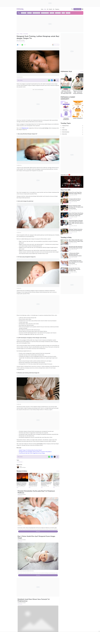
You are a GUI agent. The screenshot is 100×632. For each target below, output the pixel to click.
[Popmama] (20, 9)
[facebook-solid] (52, 80)
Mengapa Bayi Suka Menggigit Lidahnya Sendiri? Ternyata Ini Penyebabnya (35, 451)
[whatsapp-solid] (49, 80)
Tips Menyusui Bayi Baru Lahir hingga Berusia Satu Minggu (32, 453)
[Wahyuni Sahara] (18, 467)
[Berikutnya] (59, 531)
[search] (72, 9)
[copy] (57, 80)
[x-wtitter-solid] (55, 80)
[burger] (82, 9)
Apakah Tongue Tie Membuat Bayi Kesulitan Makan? (30, 450)
